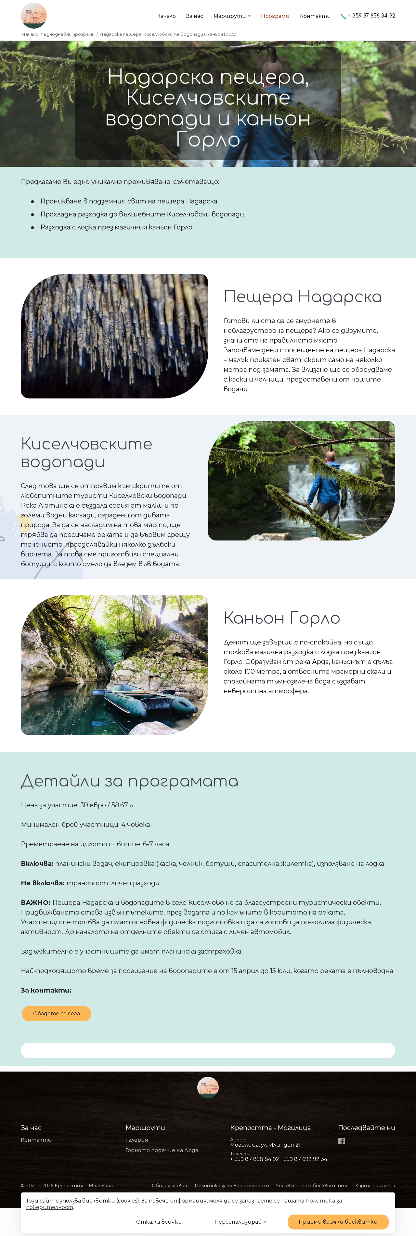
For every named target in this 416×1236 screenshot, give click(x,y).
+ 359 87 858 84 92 (371, 16)
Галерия (136, 1140)
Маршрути (230, 16)
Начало (166, 16)
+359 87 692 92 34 (303, 1159)
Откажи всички (159, 1222)
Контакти (315, 16)
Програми (275, 16)
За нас (194, 16)
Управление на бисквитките (312, 1186)
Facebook (341, 1141)
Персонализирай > (240, 1222)
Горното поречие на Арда (161, 1150)
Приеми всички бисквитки (338, 1222)
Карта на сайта (375, 1186)
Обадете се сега (56, 1013)
